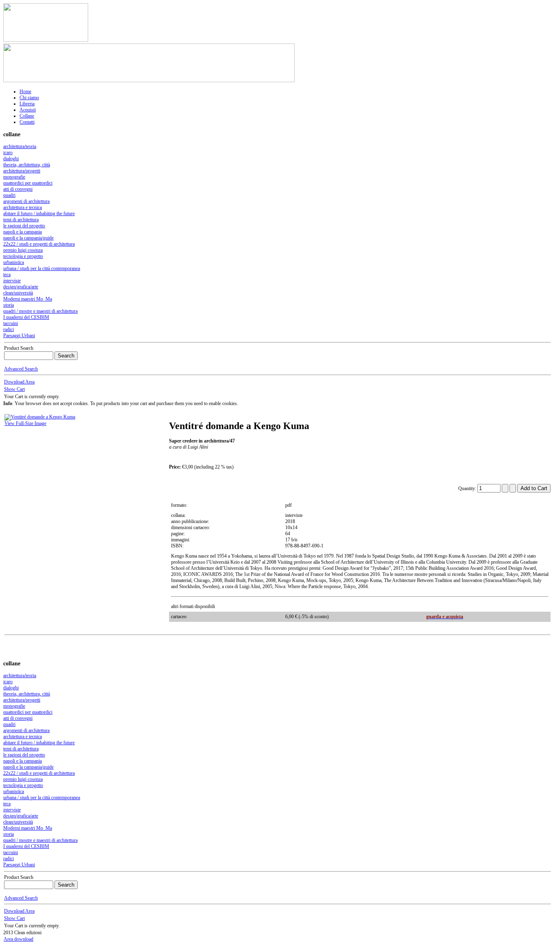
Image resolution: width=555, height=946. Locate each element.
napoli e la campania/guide (28, 238)
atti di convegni (18, 189)
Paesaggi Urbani (19, 335)
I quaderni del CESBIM (26, 317)
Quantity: (467, 488)
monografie (14, 177)
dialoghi (11, 158)
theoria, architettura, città (26, 165)
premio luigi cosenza (23, 250)
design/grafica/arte (20, 287)
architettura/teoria (19, 146)
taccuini (10, 323)
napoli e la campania (22, 232)
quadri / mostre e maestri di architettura (40, 311)
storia (8, 305)
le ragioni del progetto (24, 226)
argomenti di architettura (26, 201)
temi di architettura (21, 219)
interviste (12, 280)
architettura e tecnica (22, 207)
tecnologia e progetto (23, 256)
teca (7, 274)
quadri (9, 195)
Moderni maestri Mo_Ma (27, 299)
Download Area (19, 382)
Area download (18, 939)
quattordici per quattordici (27, 183)
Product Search (18, 348)
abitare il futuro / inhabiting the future (39, 213)
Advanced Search (21, 369)
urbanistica (13, 262)
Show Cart (14, 389)
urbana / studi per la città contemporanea (41, 268)
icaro (8, 152)
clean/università (18, 293)
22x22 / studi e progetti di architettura (39, 244)
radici (8, 329)
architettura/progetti (21, 171)
